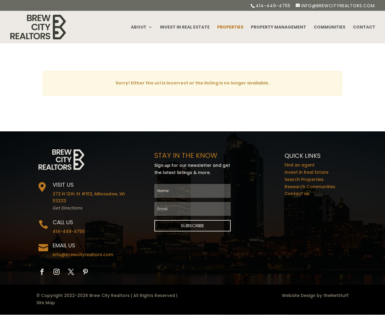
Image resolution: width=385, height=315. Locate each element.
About (138, 27)
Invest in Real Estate (185, 27)
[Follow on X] (71, 272)
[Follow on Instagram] (57, 272)
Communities (329, 27)
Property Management (278, 27)
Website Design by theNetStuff (315, 295)
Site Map (45, 303)
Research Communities (310, 187)
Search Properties (304, 179)
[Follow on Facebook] (42, 272)
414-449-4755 (273, 6)
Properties (230, 27)
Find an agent (300, 165)
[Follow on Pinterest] (85, 272)
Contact (364, 27)
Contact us (297, 194)
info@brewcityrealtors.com (83, 255)
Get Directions (67, 208)
